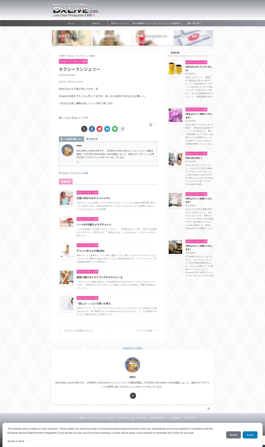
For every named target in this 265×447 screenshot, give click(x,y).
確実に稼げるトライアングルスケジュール (100, 277)
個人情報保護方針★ (158, 418)
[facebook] (92, 129)
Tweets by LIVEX (132, 347)
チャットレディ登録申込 (169, 23)
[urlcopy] (122, 129)
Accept (250, 434)
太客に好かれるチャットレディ (94, 198)
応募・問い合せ (194, 23)
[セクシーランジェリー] (107, 129)
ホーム (71, 23)
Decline (233, 434)
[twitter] (84, 129)
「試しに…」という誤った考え (94, 303)
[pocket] (99, 129)
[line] (115, 129)
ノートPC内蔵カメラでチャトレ (94, 224)
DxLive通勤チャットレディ (145, 23)
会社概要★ (175, 418)
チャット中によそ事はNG (90, 251)
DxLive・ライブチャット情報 (75, 173)
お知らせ (96, 23)
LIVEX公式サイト (191, 418)
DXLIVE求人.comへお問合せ (103, 418)
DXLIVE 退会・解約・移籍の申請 (132, 418)
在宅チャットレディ (120, 23)
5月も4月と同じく (194, 157)
